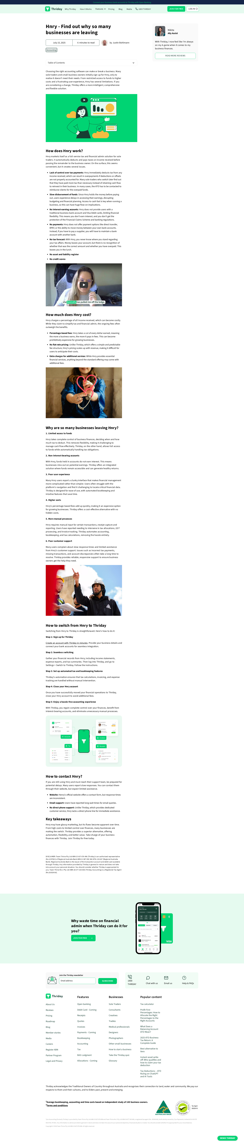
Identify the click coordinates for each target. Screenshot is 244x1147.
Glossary (113, 1060)
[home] (53, 8)
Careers (49, 1044)
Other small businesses (120, 1043)
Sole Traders (115, 1004)
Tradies (112, 1021)
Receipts (81, 1015)
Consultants (114, 1009)
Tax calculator (147, 1004)
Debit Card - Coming (86, 1009)
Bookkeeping (83, 1038)
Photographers (116, 1038)
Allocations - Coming (87, 1060)
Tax (79, 1049)
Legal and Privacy (54, 1061)
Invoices (81, 1026)
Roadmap (50, 1021)
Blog (121, 9)
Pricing (111, 9)
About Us (50, 1004)
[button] (100, 9)
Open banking (84, 1004)
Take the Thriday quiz (119, 1055)
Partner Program (54, 1055)
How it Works (86, 9)
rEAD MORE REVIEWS (175, 55)
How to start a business (120, 1049)
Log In (192, 8)
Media (129, 9)
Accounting (82, 1043)
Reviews (50, 1010)
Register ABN (52, 1049)
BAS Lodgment (84, 1055)
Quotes (80, 1021)
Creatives (113, 1015)
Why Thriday (70, 9)
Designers (113, 1032)
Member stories (53, 1032)
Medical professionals (119, 1026)
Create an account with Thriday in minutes (67, 643)
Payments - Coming (86, 1032)
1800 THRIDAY (145, 9)
